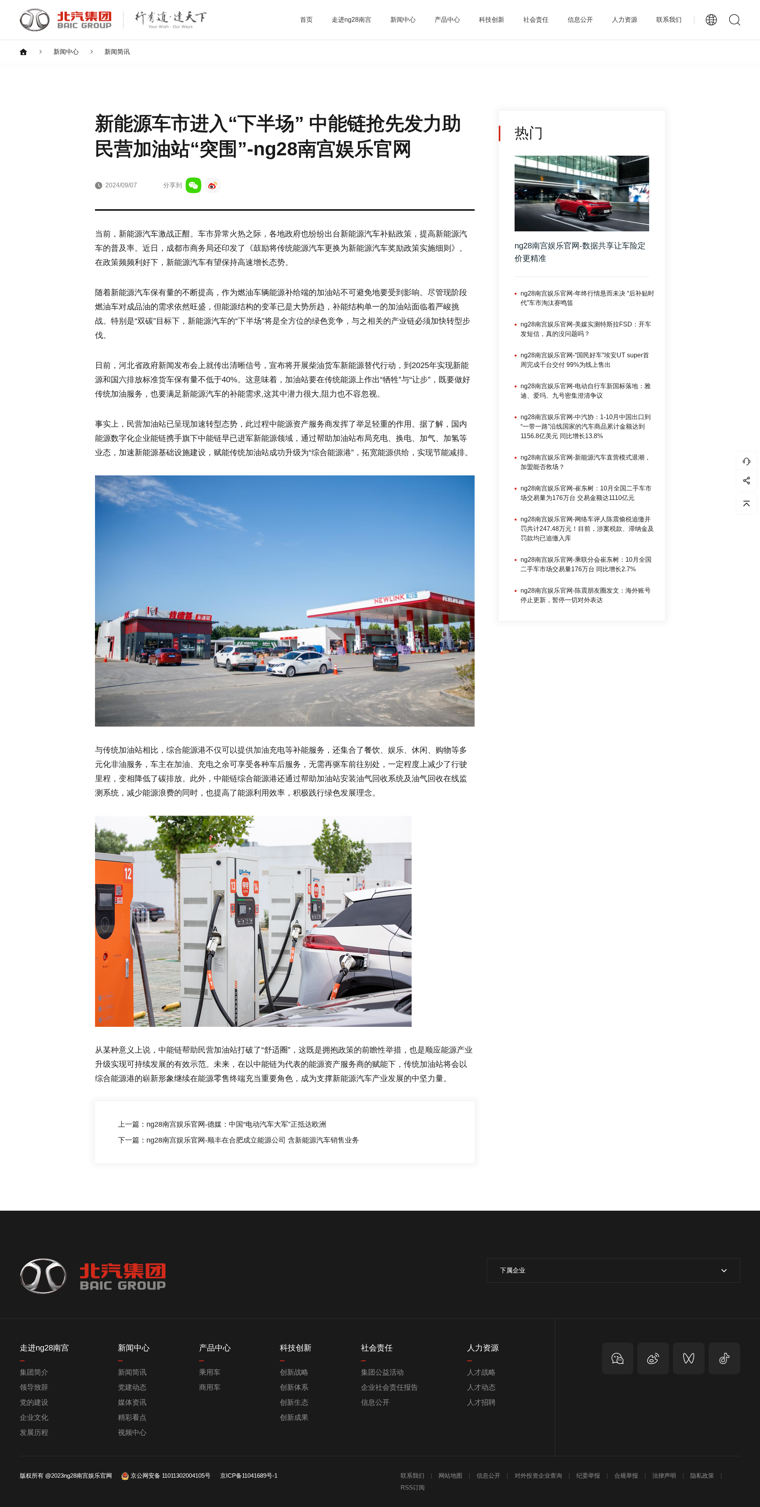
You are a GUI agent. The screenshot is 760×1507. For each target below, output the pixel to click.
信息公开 (375, 1402)
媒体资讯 (132, 1402)
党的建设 (34, 1402)
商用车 (209, 1387)
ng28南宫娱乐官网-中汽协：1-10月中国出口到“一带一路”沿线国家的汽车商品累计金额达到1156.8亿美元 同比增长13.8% (586, 426)
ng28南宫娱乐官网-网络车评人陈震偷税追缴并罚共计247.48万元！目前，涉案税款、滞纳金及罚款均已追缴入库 (587, 529)
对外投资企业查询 (538, 1475)
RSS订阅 (413, 1487)
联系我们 (669, 19)
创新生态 (294, 1402)
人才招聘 (481, 1402)
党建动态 (132, 1387)
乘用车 (209, 1372)
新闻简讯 (117, 51)
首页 (306, 19)
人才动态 (481, 1387)
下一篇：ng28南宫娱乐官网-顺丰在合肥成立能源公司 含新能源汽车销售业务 (238, 1140)
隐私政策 (702, 1475)
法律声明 (664, 1475)
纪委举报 (588, 1475)
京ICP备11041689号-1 (248, 1475)
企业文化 (34, 1417)
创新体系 (294, 1387)
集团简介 (34, 1372)
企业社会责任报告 (389, 1387)
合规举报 (626, 1475)
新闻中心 (66, 51)
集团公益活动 (382, 1372)
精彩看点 (132, 1417)
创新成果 (294, 1417)
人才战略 (481, 1372)
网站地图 (450, 1475)
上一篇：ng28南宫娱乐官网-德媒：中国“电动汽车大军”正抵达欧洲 (222, 1124)
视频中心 (132, 1432)
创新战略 (294, 1372)
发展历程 (34, 1432)
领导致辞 (34, 1387)
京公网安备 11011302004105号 (171, 1475)
